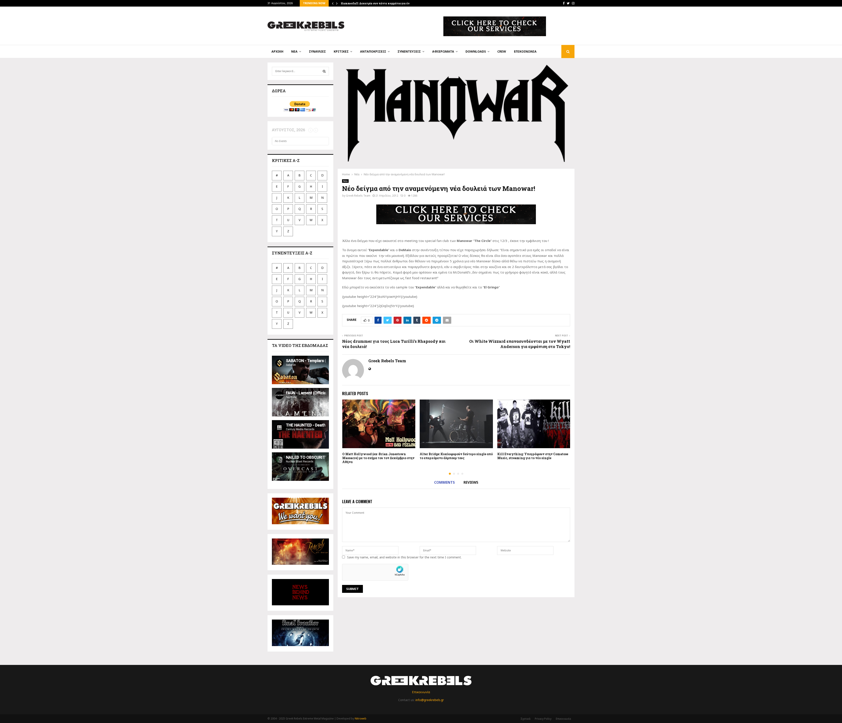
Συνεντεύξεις (409, 51)
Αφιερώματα (443, 51)
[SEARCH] (324, 71)
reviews (471, 482)
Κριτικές (341, 51)
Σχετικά (525, 719)
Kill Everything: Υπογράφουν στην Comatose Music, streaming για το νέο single (532, 456)
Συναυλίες (317, 51)
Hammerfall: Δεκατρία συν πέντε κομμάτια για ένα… (377, 3)
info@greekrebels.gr (430, 700)
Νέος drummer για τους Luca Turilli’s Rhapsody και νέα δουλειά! (394, 344)
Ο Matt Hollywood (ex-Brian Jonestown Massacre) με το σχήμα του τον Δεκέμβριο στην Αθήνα (378, 458)
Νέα (294, 51)
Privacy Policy (543, 719)
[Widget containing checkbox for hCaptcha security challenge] (375, 572)
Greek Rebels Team (358, 195)
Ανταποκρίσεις (373, 51)
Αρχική (277, 51)
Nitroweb (360, 718)
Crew (501, 51)
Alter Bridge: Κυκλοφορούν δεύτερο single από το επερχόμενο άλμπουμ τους (456, 456)
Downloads (476, 51)
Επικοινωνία (525, 51)
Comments (444, 482)
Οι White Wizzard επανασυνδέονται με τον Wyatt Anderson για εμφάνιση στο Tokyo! (519, 344)
